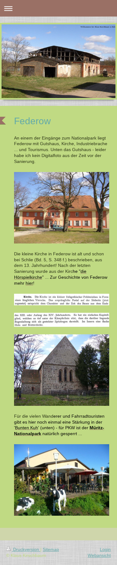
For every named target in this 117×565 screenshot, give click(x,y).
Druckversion (26, 549)
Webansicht (99, 555)
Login (105, 549)
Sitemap (51, 549)
